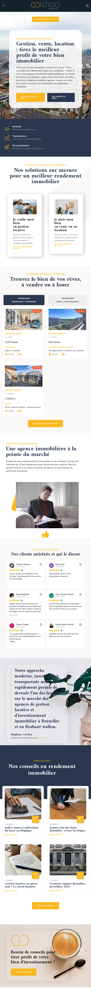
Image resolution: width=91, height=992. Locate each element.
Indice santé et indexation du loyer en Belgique (22, 829)
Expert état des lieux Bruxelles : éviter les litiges (67, 829)
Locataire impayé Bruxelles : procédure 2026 (68, 885)
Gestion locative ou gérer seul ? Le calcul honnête (21, 885)
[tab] (24, 300)
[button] (87, 6)
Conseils (9, 824)
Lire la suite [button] (13, 615)
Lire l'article (11, 835)
